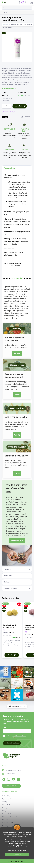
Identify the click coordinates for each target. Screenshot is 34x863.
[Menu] (31, 2)
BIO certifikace (6, 820)
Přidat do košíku (18, 106)
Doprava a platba (7, 799)
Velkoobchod (6, 805)
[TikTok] (18, 779)
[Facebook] (3, 779)
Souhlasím (18, 854)
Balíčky (17, 473)
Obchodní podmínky (8, 823)
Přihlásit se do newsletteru (12, 743)
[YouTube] (13, 779)
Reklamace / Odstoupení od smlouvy (13, 817)
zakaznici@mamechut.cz (13, 770)
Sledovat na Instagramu (18, 706)
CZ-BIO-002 (15, 266)
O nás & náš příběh (7, 814)
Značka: (7, 27)
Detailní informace (8, 88)
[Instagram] (8, 779)
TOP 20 (17, 435)
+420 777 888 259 (11, 774)
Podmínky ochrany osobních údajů (12, 826)
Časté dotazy (6, 796)
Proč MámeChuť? (17, 541)
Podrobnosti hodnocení (26, 24)
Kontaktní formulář (11, 785)
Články (17, 255)
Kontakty (4, 802)
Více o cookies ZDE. (13, 850)
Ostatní (14, 244)
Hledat (29, 7)
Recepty (10, 255)
